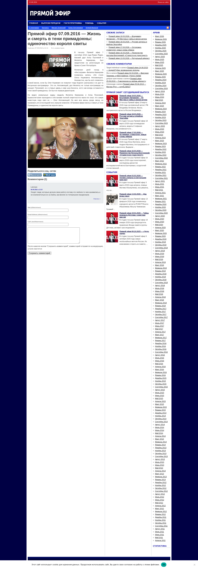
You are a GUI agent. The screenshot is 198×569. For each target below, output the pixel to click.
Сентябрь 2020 (161, 213)
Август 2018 (160, 285)
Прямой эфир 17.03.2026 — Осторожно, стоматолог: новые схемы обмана (132, 135)
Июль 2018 (159, 288)
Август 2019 (160, 251)
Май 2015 (159, 398)
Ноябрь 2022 (160, 152)
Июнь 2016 (159, 361)
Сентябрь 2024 (161, 88)
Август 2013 (160, 459)
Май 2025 (159, 65)
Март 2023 (159, 141)
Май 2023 (159, 135)
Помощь (89, 23)
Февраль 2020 (161, 233)
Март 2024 (159, 106)
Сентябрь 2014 (161, 422)
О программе (34, 28)
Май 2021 (159, 190)
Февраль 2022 (161, 164)
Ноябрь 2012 (160, 485)
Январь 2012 (160, 514)
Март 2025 (159, 71)
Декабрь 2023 (160, 115)
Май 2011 (159, 538)
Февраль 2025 (161, 74)
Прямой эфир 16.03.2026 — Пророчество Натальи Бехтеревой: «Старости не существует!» (134, 153)
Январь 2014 (160, 445)
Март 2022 (159, 161)
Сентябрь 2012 (161, 491)
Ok (163, 564)
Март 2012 (159, 509)
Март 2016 (159, 370)
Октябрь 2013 (160, 454)
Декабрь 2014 (160, 413)
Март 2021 (159, 196)
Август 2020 (160, 216)
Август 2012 (160, 494)
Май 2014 (159, 433)
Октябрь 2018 (160, 280)
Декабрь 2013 (160, 448)
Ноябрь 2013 (160, 451)
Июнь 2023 (159, 132)
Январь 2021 (160, 201)
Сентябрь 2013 (161, 456)
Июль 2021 (159, 184)
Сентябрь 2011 (161, 526)
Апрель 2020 (160, 228)
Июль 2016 (159, 358)
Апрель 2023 (160, 138)
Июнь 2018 (159, 291)
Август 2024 (160, 91)
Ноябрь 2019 (160, 242)
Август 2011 (160, 529)
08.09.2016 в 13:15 (36, 189)
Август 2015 (160, 390)
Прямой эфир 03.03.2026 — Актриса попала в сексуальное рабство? (132, 178)
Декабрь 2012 (160, 483)
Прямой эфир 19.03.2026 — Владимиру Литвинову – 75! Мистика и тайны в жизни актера (133, 98)
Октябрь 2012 (160, 488)
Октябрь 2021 (160, 175)
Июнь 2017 (159, 326)
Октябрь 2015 (160, 384)
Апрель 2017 (160, 332)
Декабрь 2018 (160, 274)
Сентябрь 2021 (161, 178)
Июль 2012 (159, 497)
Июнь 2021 (159, 187)
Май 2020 (159, 225)
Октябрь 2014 (160, 419)
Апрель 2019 (160, 262)
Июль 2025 (159, 60)
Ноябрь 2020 (160, 207)
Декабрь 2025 (160, 45)
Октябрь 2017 (160, 314)
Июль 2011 (159, 532)
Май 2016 (159, 364)
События (101, 23)
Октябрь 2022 (160, 155)
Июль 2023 (159, 129)
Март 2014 (159, 439)
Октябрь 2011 (160, 523)
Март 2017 (159, 335)
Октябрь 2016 (160, 349)
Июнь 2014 (159, 430)
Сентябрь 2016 (161, 352)
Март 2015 (159, 404)
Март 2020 (159, 230)
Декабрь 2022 (160, 149)
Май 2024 (159, 100)
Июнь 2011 (159, 535)
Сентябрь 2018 (161, 283)
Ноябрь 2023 (160, 117)
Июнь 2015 (159, 396)
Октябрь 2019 (160, 245)
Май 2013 (159, 468)
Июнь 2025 (159, 62)
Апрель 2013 (160, 471)
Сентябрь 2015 (161, 387)
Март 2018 (159, 300)
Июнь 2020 (159, 222)
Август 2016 (160, 355)
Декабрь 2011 (160, 517)
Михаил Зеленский (59, 28)
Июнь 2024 (159, 97)
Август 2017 (160, 320)
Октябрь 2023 (160, 120)
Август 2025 (160, 57)
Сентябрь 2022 (161, 158)
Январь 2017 (160, 341)
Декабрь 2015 (160, 378)
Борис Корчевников (75, 28)
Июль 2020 (159, 219)
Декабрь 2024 (160, 80)
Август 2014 (160, 425)
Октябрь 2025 (160, 51)
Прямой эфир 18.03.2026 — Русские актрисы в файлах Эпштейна (131, 116)
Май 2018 (159, 294)
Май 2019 (159, 259)
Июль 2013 (159, 462)
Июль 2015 (159, 393)
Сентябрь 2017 (161, 317)
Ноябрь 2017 (160, 312)
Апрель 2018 (160, 297)
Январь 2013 (160, 480)
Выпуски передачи (50, 23)
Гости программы (73, 23)
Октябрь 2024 (160, 86)
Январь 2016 (160, 375)
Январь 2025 (160, 77)
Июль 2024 (159, 94)
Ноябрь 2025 (160, 48)
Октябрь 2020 (160, 210)
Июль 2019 (159, 254)
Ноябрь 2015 (160, 381)
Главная (33, 23)
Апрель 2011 (160, 540)
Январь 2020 (160, 236)
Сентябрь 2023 (161, 123)
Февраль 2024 (161, 109)
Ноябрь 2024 (160, 83)
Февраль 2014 (161, 442)
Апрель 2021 (160, 193)
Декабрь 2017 (160, 309)
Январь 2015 (160, 410)
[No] (194, 564)
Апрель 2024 (160, 103)
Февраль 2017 (161, 338)
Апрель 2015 (160, 401)
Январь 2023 (160, 146)
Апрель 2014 (160, 436)
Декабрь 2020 (160, 204)
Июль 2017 (159, 323)
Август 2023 (160, 126)
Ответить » (96, 199)
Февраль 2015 (161, 407)
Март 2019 (159, 265)
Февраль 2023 (161, 144)
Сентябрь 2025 (161, 54)
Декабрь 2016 (160, 343)
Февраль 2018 (161, 303)
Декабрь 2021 (160, 170)
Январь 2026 (160, 42)
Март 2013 (159, 474)
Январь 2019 (160, 271)
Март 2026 (159, 36)
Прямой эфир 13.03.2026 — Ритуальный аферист (129, 58)
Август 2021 (160, 181)
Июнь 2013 (159, 465)
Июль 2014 (159, 427)
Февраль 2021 (161, 199)
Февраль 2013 (161, 477)
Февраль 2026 (161, 39)
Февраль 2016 (161, 372)
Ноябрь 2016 (160, 346)
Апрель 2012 (160, 506)
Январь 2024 (160, 112)
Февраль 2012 (161, 511)
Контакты (45, 28)
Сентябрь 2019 (161, 248)
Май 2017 (159, 329)
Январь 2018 (160, 306)
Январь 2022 (160, 167)
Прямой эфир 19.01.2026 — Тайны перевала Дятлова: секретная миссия (134, 215)
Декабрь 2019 (160, 239)
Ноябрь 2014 (160, 416)
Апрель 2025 (160, 68)
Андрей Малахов (92, 28)
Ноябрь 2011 (160, 520)
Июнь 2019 (159, 257)
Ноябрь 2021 (160, 173)
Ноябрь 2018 (160, 277)
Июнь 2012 (159, 500)
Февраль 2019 (161, 268)
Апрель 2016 (160, 367)
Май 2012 (159, 503)
